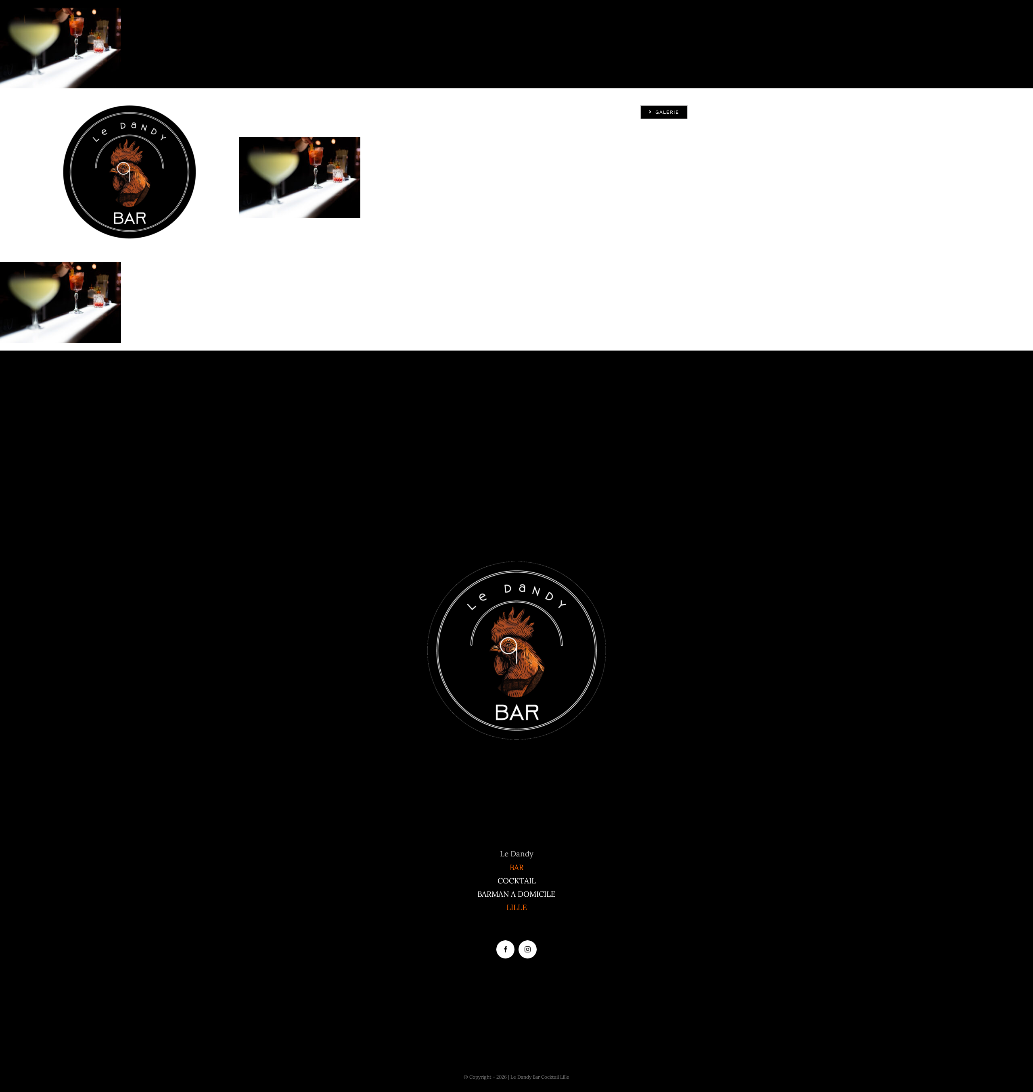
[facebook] (505, 949)
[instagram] (528, 949)
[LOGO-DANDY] (129, 108)
